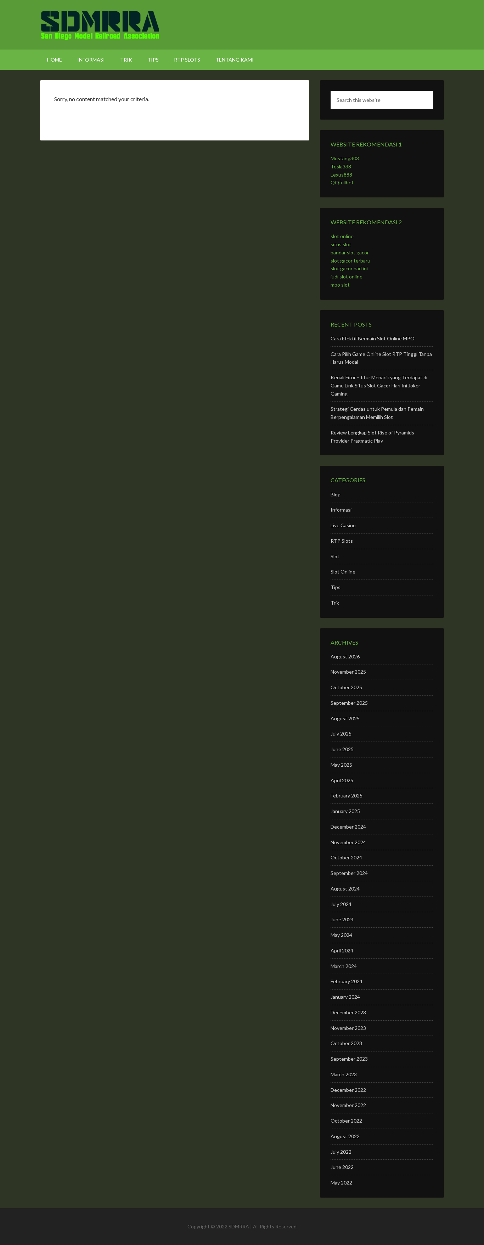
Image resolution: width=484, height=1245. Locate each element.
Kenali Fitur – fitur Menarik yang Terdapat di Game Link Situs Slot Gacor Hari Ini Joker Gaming (379, 385)
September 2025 (349, 703)
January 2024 (345, 997)
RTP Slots (342, 541)
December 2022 (348, 1090)
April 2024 (342, 950)
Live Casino (343, 525)
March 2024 (344, 966)
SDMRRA (242, 24)
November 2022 (348, 1105)
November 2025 (348, 672)
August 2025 (345, 718)
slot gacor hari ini (349, 268)
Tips (336, 587)
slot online (342, 236)
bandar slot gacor (350, 252)
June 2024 (342, 919)
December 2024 (348, 827)
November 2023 (348, 1028)
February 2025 (346, 795)
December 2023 (348, 1012)
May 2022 (341, 1183)
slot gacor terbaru (350, 261)
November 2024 (348, 842)
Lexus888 (341, 175)
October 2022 (346, 1121)
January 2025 (345, 811)
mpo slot (340, 285)
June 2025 (342, 749)
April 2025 (342, 780)
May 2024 (341, 935)
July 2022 (341, 1152)
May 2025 (341, 765)
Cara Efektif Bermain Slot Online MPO (373, 338)
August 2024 (345, 889)
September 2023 (349, 1059)
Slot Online (343, 572)
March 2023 (344, 1074)
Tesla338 (341, 166)
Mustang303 (345, 158)
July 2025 (341, 734)
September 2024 (349, 873)
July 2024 (341, 904)
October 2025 (346, 687)
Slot (335, 556)
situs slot (341, 244)
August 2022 (345, 1136)
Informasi (341, 510)
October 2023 (346, 1043)
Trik (335, 603)
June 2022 (342, 1167)
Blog (336, 494)
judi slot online (346, 276)
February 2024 (346, 981)
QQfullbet (342, 182)
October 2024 (346, 857)
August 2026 (345, 656)
